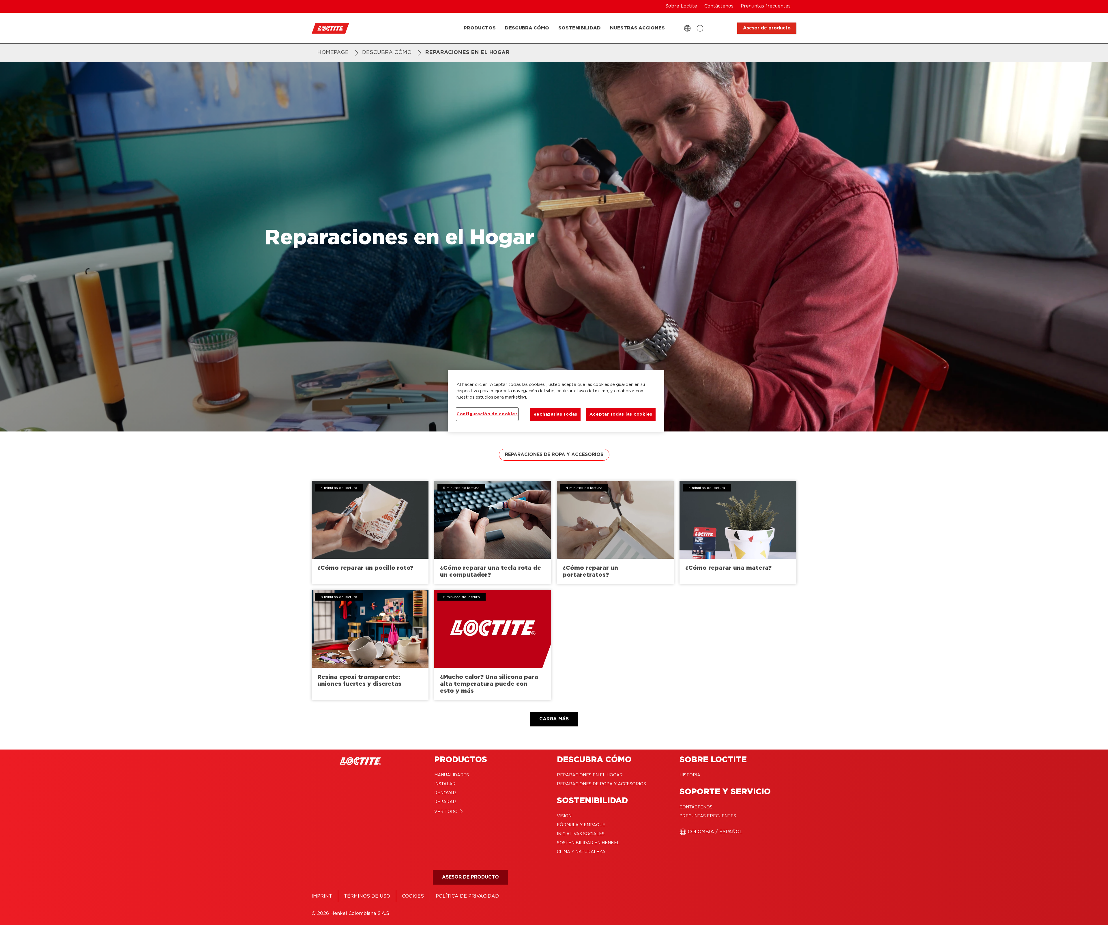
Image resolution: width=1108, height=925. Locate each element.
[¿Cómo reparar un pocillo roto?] (370, 532)
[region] (556, 401)
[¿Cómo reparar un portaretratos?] (615, 532)
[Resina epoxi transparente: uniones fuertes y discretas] (370, 645)
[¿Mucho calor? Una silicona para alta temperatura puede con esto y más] (492, 645)
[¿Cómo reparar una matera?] (738, 532)
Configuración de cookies (487, 414)
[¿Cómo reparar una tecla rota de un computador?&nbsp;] (492, 532)
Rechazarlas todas (555, 414)
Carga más (554, 719)
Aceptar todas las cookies (620, 414)
